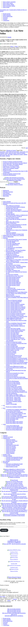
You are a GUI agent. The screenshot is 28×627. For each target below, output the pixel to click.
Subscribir (4, 530)
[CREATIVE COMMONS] (14, 542)
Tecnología (5, 462)
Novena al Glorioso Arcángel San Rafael (12, 161)
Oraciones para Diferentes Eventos (14, 458)
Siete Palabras (6, 193)
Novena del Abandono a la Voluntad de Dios (16, 316)
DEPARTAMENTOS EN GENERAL (14, 615)
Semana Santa (9, 443)
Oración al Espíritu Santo (12, 346)
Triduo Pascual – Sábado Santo (13, 398)
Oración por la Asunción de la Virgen (15, 373)
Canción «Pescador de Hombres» (14, 209)
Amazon (15, 599)
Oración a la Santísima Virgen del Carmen (16, 323)
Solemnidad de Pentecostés (12, 445)
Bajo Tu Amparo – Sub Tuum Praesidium (16, 250)
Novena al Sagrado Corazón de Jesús (15, 315)
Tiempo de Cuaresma (11, 447)
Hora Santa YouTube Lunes (12, 280)
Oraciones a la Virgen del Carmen (14, 388)
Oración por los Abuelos (11, 375)
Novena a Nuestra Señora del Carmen (15, 309)
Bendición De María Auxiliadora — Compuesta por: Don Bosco (14, 252)
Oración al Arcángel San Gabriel (13, 342)
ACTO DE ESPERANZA (12, 244)
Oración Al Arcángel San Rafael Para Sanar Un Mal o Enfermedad (16, 344)
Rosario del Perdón (10, 420)
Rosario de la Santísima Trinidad (13, 406)
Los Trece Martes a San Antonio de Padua (16, 293)
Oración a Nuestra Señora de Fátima (14, 331)
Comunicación (6, 438)
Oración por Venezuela (11, 385)
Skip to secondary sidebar (9, 6)
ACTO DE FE (9, 246)
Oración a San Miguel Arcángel (13, 336)
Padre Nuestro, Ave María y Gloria (11, 167)
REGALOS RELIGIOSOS (14, 609)
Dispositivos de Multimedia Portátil (14, 464)
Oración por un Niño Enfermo (13, 383)
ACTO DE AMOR (10, 242)
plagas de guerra (12, 153)
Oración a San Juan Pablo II (12, 332)
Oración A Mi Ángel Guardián (13, 328)
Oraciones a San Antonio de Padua (14, 389)
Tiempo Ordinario (10, 453)
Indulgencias (6, 190)
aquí (27, 147)
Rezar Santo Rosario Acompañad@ (14, 412)
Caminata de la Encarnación (12, 255)
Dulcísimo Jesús (10, 269)
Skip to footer (6, 7)
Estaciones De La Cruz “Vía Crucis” (14, 275)
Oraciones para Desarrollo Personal (14, 457)
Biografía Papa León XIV (12, 208)
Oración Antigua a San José (12, 350)
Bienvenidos (6, 195)
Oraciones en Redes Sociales (13, 465)
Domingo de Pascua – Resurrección (14, 267)
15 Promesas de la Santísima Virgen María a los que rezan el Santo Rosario (16, 410)
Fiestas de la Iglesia (10, 439)
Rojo (4, 408)
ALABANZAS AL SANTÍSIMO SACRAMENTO (14, 248)
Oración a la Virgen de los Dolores (14, 324)
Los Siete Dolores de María (12, 217)
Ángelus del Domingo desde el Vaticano (15, 207)
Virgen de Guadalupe (11, 232)
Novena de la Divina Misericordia (14, 429)
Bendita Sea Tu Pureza (11, 254)
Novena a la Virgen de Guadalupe (14, 300)
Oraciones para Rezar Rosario (13, 460)
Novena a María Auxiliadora (12, 302)
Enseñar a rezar (6, 454)
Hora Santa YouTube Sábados (13, 284)
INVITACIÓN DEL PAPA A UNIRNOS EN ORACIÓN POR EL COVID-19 (17, 215)
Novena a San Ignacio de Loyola (14, 312)
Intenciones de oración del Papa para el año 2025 (14, 203)
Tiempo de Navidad (10, 450)
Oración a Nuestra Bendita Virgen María (15, 329)
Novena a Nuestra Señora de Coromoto (15, 304)
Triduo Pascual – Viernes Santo (13, 400)
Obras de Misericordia (8, 236)
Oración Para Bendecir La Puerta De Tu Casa (16, 359)
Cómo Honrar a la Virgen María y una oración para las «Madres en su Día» (17, 260)
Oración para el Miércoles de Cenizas (15, 366)
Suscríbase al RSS (14, 563)
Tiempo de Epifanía (10, 449)
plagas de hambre (21, 153)
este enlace (2, 596)
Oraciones (5, 238)
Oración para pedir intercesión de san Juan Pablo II (15, 163)
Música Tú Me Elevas (11, 223)
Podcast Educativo (10, 442)
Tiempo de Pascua (10, 451)
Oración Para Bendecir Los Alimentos (15, 361)
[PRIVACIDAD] (14, 539)
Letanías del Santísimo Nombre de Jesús (15, 289)
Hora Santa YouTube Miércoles (13, 282)
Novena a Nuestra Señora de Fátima (14, 305)
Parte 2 (16, 46)
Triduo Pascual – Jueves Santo (13, 397)
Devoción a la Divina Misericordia (14, 428)
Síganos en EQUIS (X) (14, 559)
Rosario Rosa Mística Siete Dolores (14, 423)
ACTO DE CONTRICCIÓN (13, 243)
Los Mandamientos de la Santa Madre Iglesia (16, 292)
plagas (6, 153)
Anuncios (5, 435)
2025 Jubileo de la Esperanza (13, 205)
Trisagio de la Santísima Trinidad (10, 168)
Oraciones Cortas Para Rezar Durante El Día (16, 392)
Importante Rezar (7, 194)
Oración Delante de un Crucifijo (13, 356)
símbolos (8, 155)
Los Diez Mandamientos (12, 290)
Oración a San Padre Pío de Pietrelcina (15, 338)
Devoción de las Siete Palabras (13, 265)
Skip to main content (8, 3)
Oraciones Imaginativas (11, 393)
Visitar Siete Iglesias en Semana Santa (15, 234)
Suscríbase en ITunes (14, 551)
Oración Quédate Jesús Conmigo (14, 386)
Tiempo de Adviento (11, 446)
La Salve (8, 286)
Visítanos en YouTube (14, 571)
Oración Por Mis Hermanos (9, 175)
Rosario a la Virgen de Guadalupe (11, 165)
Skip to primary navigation (9, 1)
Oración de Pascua (10, 354)
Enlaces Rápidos (7, 201)
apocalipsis (2, 151)
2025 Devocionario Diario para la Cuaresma (16, 239)
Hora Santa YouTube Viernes (13, 285)
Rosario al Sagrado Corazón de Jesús (11, 173)
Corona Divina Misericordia (12, 425)
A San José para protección (12, 240)
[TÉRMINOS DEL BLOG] (14, 541)
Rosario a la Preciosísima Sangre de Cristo (16, 413)
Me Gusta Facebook (14, 555)
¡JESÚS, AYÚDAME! (11, 404)
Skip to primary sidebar (8, 4)
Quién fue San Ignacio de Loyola (14, 227)
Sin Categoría (6, 461)
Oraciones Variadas (7, 455)
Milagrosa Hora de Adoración (13, 296)
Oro (4, 405)
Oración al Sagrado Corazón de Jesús (15, 348)
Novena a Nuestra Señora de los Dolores (15, 308)
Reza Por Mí (9, 228)
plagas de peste (3, 154)
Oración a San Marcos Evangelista (14, 335)
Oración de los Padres (11, 352)
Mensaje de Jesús (7, 169)
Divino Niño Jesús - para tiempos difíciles (13, 164)
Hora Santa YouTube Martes (12, 281)
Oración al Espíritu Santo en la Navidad (15, 347)
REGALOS (14, 614)
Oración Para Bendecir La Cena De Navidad (16, 358)
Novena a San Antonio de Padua (13, 311)
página (8, 600)
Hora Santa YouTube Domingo (13, 277)
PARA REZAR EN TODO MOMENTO (16, 396)
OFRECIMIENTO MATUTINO (14, 319)
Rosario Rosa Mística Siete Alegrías (14, 421)
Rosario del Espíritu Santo (12, 419)
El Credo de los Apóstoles (12, 274)
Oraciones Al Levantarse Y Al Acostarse (15, 390)
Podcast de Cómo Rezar (11, 441)
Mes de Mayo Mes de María (12, 221)
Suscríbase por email (14, 567)
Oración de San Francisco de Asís (14, 355)
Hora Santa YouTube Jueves (12, 278)
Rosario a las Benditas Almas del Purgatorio (16, 416)
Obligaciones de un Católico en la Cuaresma (13, 235)
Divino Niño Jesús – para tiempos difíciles (16, 266)
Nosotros (5, 204)
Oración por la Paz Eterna (12, 374)
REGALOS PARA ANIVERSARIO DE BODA (14, 613)
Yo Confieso (9, 402)
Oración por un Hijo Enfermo (13, 382)
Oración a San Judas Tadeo (12, 334)
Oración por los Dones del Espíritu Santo (15, 377)
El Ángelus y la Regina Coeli (13, 270)
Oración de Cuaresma (11, 351)
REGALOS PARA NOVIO (14, 611)
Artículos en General (11, 150)
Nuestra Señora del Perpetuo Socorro (14, 317)
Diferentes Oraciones (8, 191)
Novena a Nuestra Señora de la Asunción (15, 307)
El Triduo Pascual (10, 213)
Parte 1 (12, 46)
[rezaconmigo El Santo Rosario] (14, 515)
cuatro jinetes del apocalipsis (12, 151)
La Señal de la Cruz (10, 288)
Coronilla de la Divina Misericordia (14, 427)
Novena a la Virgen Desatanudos (14, 301)
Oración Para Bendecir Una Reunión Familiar (17, 362)
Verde (4, 424)
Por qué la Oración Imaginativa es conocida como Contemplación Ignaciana (16, 225)
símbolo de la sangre (18, 154)
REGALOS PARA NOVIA (14, 610)
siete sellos (10, 154)
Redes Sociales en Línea (11, 466)
